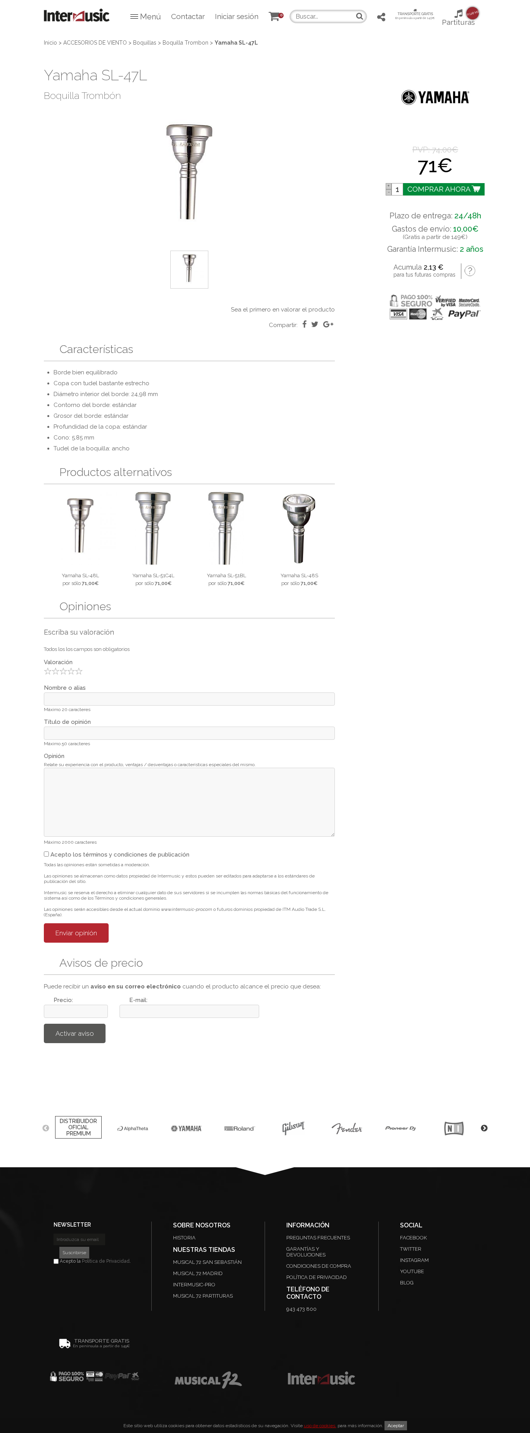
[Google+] (328, 324)
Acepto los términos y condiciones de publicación (119, 854)
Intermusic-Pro (194, 1285)
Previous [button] (46, 1128)
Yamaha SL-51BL (226, 575)
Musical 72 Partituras (203, 1296)
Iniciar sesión (236, 16)
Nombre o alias (65, 687)
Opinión (54, 756)
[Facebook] (304, 324)
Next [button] (484, 1128)
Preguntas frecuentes (318, 1238)
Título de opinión (67, 721)
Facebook (413, 1238)
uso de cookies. (320, 1425)
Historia (184, 1238)
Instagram (414, 1260)
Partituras (458, 17)
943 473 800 (301, 1309)
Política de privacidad (316, 1277)
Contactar (188, 16)
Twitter (410, 1249)
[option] (189, 177)
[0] (273, 17)
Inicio (50, 43)
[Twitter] (315, 324)
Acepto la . (95, 1261)
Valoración (58, 662)
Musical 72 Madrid (198, 1273)
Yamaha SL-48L (80, 575)
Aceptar (396, 1425)
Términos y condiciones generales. (131, 898)
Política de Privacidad (106, 1261)
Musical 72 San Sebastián (207, 1262)
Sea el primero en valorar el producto (283, 309)
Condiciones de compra (318, 1266)
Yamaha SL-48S (299, 575)
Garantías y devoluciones (306, 1252)
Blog (407, 1283)
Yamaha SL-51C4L (153, 575)
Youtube (412, 1271)
